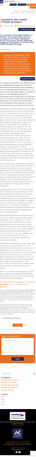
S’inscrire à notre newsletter (18, 447)
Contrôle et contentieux (9, 387)
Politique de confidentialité (22, 441)
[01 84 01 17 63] (13, 449)
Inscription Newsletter (28, 78)
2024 (2, 402)
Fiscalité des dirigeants (9, 385)
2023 (2, 404)
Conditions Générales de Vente (12, 443)
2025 (2, 399)
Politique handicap (25, 443)
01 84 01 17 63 (19, 449)
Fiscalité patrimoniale (9, 382)
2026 (2, 397)
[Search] (34, 373)
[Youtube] (19, 452)
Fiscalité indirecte (7, 390)
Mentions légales (10, 441)
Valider (18, 359)
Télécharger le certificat (18, 425)
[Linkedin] (16, 452)
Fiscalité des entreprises (25, 26)
